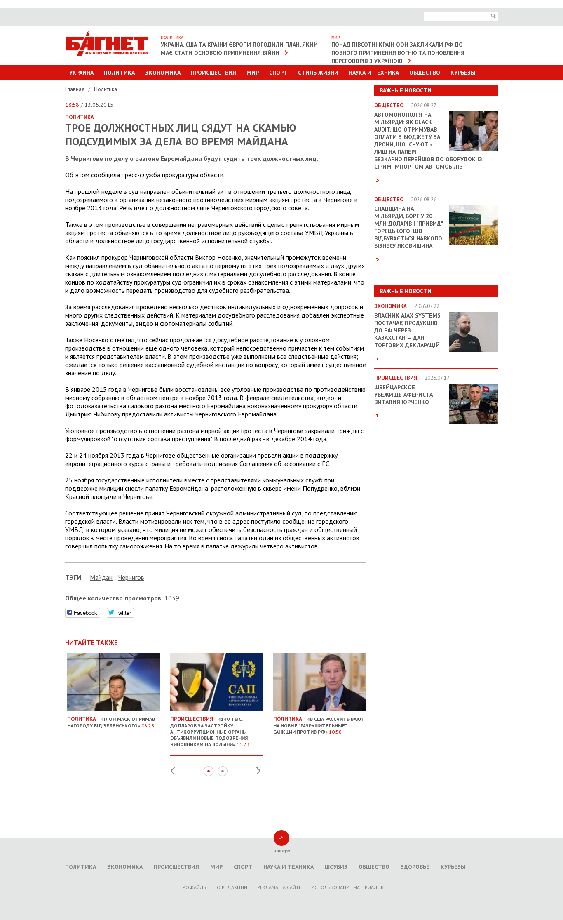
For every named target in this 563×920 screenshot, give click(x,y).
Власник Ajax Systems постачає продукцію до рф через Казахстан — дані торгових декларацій (407, 330)
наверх (281, 850)
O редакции (232, 887)
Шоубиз (336, 867)
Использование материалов (347, 887)
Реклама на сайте (279, 887)
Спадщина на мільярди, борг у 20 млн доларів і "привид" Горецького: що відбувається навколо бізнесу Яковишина (408, 227)
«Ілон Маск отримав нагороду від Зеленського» (111, 722)
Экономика (163, 72)
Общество (424, 72)
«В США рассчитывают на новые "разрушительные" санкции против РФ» (319, 725)
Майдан (101, 577)
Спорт (278, 72)
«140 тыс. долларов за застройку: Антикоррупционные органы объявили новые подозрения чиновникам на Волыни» (209, 731)
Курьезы (463, 72)
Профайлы (193, 887)
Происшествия (213, 72)
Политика (119, 72)
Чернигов (131, 577)
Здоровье (415, 867)
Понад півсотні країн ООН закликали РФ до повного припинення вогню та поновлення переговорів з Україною (397, 53)
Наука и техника (374, 72)
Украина (81, 72)
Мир (252, 72)
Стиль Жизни (318, 72)
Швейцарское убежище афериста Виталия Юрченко (403, 395)
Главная (75, 89)
